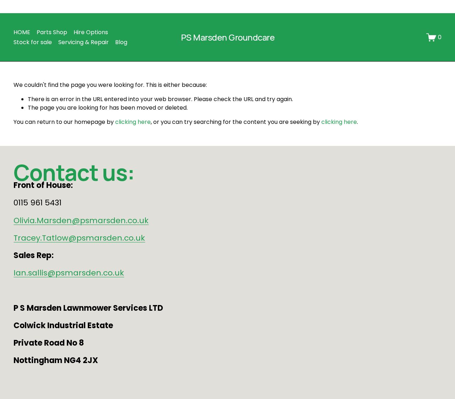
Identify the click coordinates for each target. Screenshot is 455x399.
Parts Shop (52, 32)
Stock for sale (33, 42)
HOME (22, 32)
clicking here (133, 122)
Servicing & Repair (83, 42)
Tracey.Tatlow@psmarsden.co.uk (79, 237)
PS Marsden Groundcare (227, 37)
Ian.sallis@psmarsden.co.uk (69, 272)
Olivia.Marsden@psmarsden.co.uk (81, 220)
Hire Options (91, 32)
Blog (121, 42)
